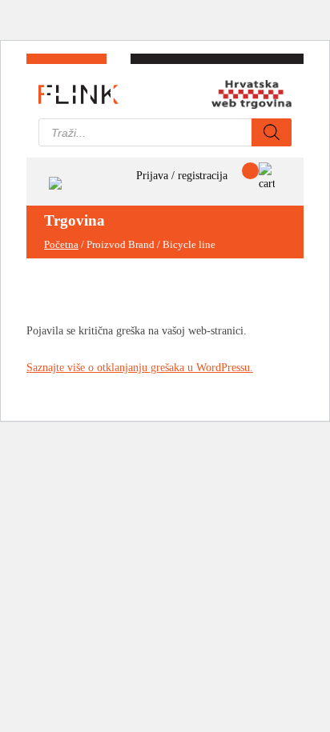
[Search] (272, 132)
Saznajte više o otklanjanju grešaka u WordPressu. (139, 368)
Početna (61, 244)
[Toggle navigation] (55, 182)
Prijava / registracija (181, 175)
